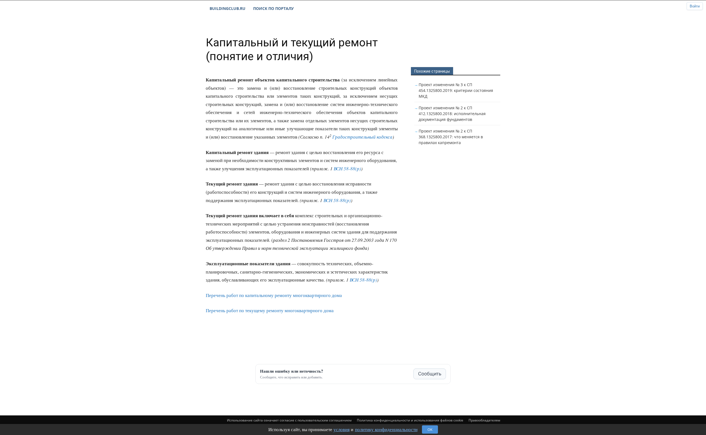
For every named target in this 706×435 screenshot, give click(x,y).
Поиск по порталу (273, 8)
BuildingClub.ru (227, 8)
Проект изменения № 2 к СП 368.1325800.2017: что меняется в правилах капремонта (451, 136)
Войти (695, 6)
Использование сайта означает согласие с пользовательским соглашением (289, 420)
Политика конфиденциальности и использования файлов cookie (410, 420)
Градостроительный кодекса (362, 137)
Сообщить (429, 373)
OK (429, 429)
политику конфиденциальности (386, 429)
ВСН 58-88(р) (347, 168)
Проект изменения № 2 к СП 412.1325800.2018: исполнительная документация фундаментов (452, 113)
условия (341, 429)
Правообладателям (484, 420)
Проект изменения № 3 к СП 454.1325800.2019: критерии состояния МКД (456, 90)
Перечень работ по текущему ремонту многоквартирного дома (270, 310)
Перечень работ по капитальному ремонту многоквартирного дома (274, 295)
